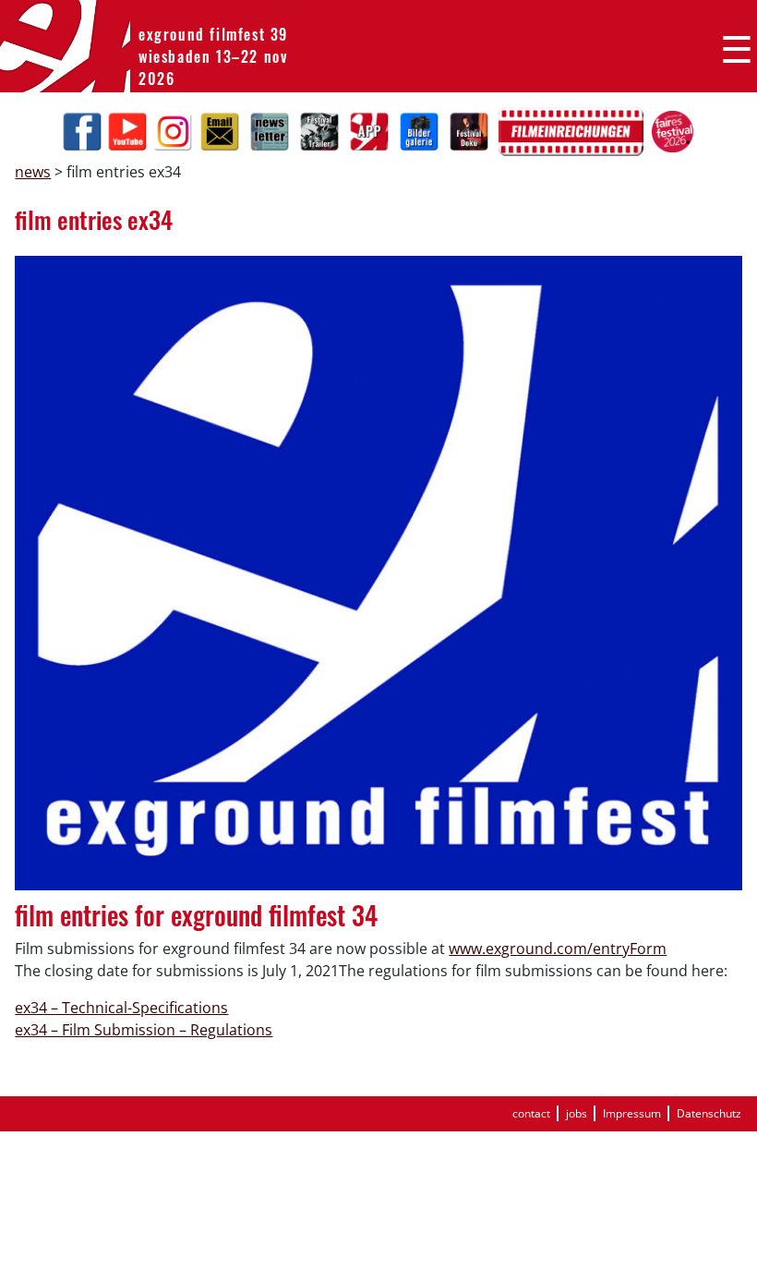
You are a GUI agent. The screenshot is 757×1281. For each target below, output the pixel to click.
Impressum (632, 1113)
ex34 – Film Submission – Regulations (143, 1030)
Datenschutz (709, 1113)
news (33, 172)
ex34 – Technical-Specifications (121, 1007)
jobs (576, 1113)
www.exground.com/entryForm (558, 948)
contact (531, 1113)
